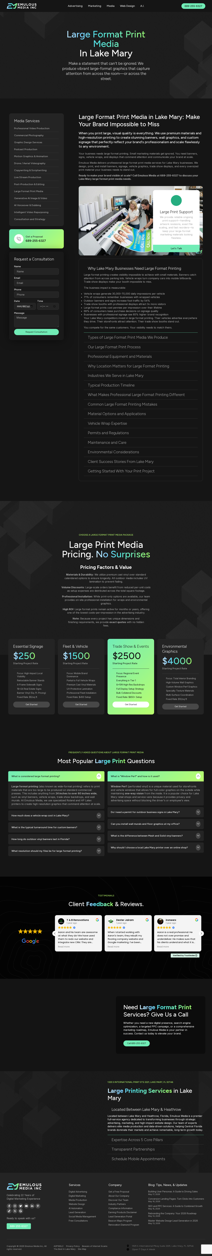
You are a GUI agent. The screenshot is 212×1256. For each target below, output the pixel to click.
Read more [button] (64, 946)
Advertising (75, 6)
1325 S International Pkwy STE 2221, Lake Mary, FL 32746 (140, 1082)
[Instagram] (14, 1206)
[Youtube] (26, 1206)
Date (17, 301)
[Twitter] (20, 1206)
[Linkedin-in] (32, 1206)
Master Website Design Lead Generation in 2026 (173, 1220)
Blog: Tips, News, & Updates (167, 1185)
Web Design (127, 6)
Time (40, 301)
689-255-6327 (169, 175)
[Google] (20, 1210)
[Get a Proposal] (18, 238)
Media (111, 6)
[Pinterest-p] (37, 1206)
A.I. (142, 6)
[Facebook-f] (9, 1206)
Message (19, 313)
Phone (17, 289)
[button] (141, 268)
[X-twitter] (14, 1210)
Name (17, 266)
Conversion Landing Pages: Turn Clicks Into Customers (176, 1198)
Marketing (94, 6)
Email (17, 277)
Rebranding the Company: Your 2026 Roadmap (172, 1213)
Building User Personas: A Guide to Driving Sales (173, 1191)
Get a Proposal (34, 236)
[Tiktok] (9, 1210)
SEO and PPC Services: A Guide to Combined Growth (175, 1206)
